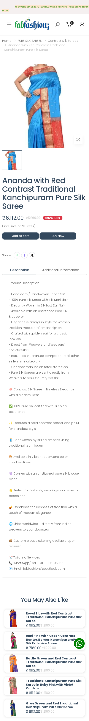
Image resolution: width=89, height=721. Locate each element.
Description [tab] (19, 270)
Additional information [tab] (60, 270)
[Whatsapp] (17, 255)
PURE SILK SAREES (29, 41)
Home (6, 41)
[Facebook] (24, 255)
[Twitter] (32, 255)
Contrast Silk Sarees (63, 41)
